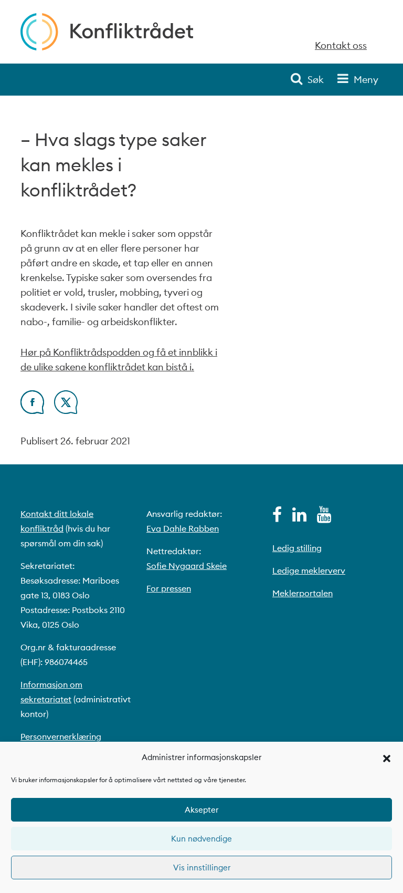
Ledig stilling (297, 548)
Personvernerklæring (60, 736)
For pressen (168, 588)
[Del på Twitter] (66, 410)
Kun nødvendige (201, 839)
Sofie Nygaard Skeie (186, 565)
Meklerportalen (302, 593)
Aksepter (201, 810)
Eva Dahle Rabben (182, 528)
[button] (386, 757)
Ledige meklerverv (308, 570)
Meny (366, 80)
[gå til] (277, 517)
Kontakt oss (341, 45)
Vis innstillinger (201, 868)
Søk (315, 80)
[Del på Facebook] (32, 410)
